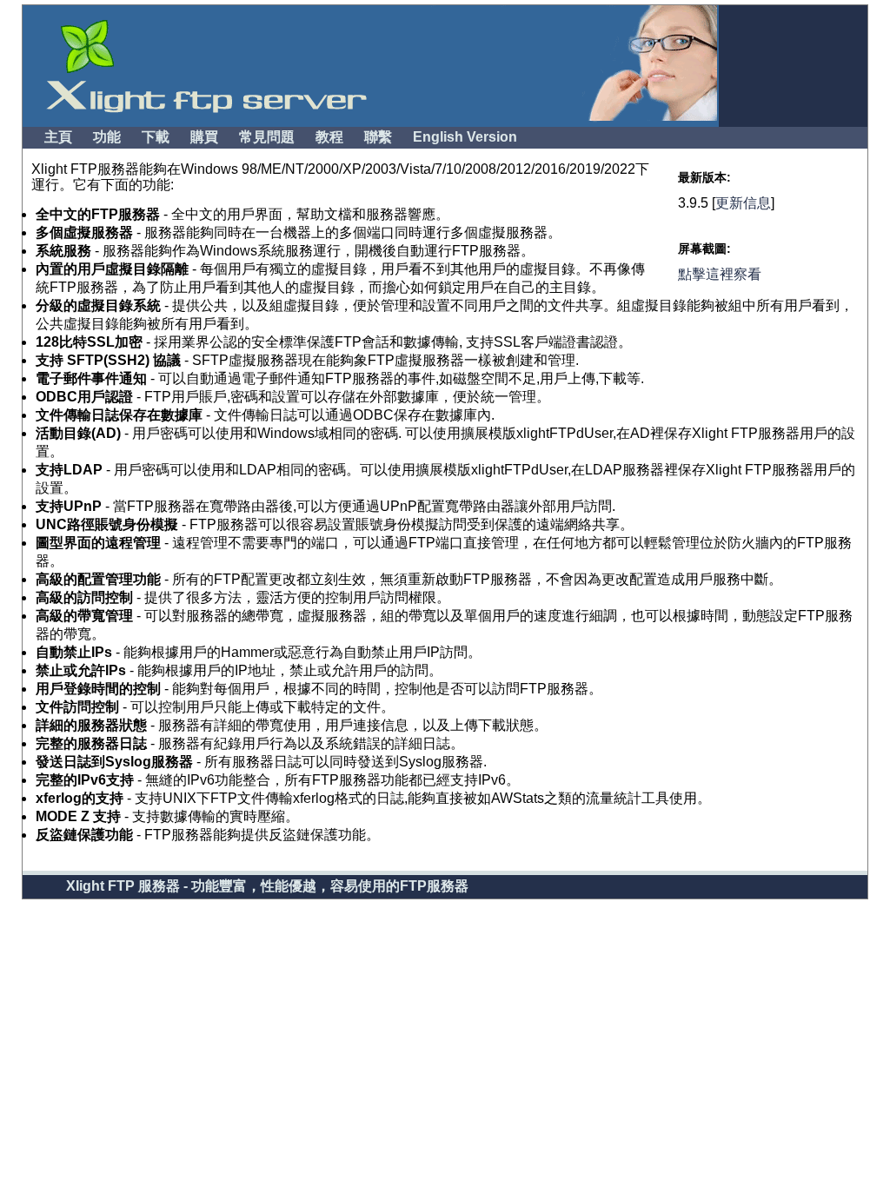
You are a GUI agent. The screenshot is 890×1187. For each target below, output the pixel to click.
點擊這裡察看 (719, 274)
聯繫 (378, 136)
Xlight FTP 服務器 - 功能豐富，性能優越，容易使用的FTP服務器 (267, 886)
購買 (204, 136)
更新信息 (743, 203)
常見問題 (267, 136)
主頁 (58, 136)
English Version (465, 136)
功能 (107, 136)
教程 (329, 136)
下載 (155, 136)
